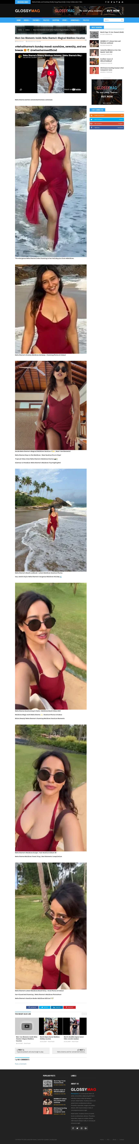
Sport (64, 20)
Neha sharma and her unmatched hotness (71, 1052)
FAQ (108, 1139)
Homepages (75, 20)
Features (36, 20)
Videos (26, 20)
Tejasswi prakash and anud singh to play (30, 1052)
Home (19, 20)
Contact (121, 1139)
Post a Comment (20, 1064)
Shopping (55, 20)
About (114, 1139)
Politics (46, 20)
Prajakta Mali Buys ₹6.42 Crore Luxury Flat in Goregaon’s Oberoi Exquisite (54, 2)
